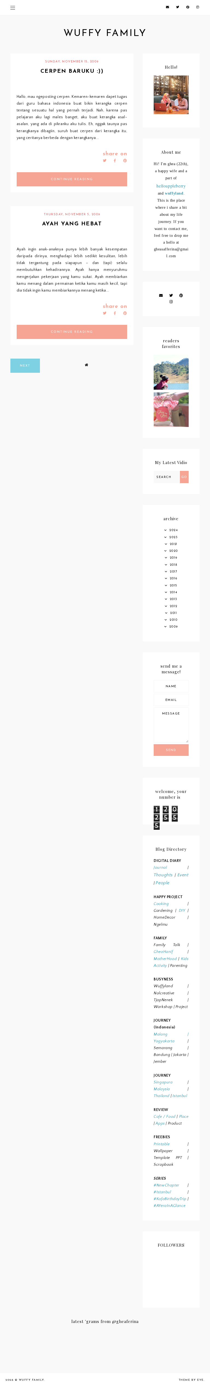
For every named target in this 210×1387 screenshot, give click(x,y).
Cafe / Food (165, 1117)
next (25, 365)
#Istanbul (162, 1192)
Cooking (161, 904)
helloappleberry (171, 186)
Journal (160, 867)
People (163, 882)
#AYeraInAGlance (169, 1206)
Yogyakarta (164, 1041)
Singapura (163, 1082)
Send (171, 750)
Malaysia (162, 1089)
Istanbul (180, 1096)
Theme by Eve (191, 1380)
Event (183, 875)
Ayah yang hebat (72, 224)
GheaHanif (163, 952)
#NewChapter (166, 1185)
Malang (161, 1034)
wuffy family (105, 33)
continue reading (72, 179)
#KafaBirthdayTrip (170, 1199)
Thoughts (163, 875)
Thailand (162, 1096)
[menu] (12, 7)
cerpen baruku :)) (72, 71)
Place (184, 1117)
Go (184, 477)
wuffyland (174, 193)
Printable (162, 1144)
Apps (160, 1123)
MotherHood (165, 959)
